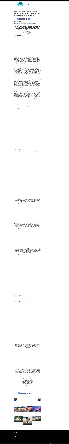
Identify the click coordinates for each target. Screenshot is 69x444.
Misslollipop (15, 434)
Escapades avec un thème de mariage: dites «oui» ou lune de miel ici (37, 419)
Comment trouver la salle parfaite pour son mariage (37, 410)
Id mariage (48, 443)
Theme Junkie (53, 443)
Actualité (18, 0)
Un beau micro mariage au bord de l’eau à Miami (27, 423)
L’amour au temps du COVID (18, 419)
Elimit (15, 436)
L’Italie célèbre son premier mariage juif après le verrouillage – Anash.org (33, 400)
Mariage (15, 0)
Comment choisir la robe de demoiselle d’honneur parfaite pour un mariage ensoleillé (18, 409)
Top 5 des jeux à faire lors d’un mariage (27, 410)
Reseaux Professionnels (17, 438)
